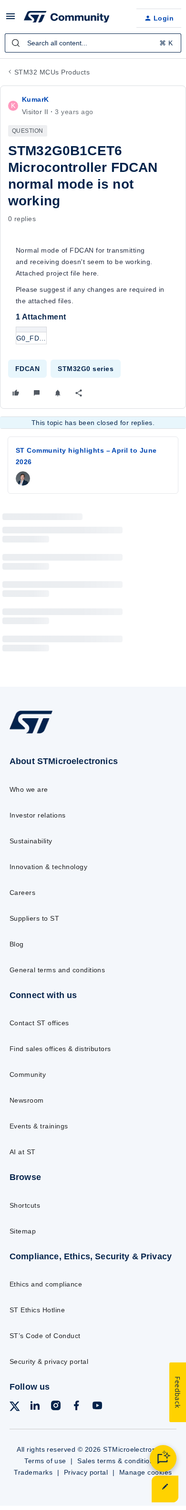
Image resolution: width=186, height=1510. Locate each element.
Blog (17, 944)
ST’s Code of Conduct (45, 1336)
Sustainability (31, 841)
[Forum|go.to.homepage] (67, 18)
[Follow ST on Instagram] (56, 1407)
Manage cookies (145, 1472)
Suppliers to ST (34, 918)
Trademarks (33, 1472)
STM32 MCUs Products (52, 72)
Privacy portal (86, 1472)
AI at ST (23, 1152)
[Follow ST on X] (15, 1408)
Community (28, 1074)
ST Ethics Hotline (37, 1310)
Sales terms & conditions (117, 1461)
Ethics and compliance (46, 1284)
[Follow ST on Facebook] (76, 1407)
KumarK (35, 99)
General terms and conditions (57, 970)
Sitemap (23, 1231)
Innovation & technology (48, 867)
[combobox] (93, 43)
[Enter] (16, 43)
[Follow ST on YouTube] (97, 1407)
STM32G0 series (86, 368)
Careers (22, 892)
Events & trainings (39, 1126)
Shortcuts (25, 1205)
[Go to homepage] (31, 733)
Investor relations (38, 815)
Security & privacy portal (49, 1361)
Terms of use (45, 1461)
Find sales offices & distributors (60, 1049)
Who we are (29, 789)
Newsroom (27, 1100)
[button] (10, 19)
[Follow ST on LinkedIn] (35, 1407)
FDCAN (27, 368)
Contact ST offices (39, 1023)
